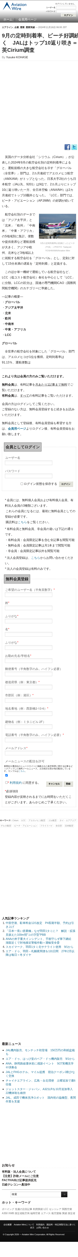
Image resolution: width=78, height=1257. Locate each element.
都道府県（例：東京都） (22, 682)
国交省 (71, 1213)
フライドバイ (46, 826)
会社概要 (7, 1224)
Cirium (15, 820)
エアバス (46, 1213)
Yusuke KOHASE (17, 57)
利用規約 (16, 782)
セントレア (55, 1209)
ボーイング (8, 1209)
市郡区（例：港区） (19, 695)
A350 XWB (8, 1213)
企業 (16, 27)
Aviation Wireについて (24, 1224)
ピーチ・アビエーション (25, 826)
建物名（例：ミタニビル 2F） (25, 721)
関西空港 (67, 1209)
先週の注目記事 (23, 1209)
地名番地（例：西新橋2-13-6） (26, 708)
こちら (22, 522)
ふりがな (11, 616)
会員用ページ (27, 19)
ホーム (7, 19)
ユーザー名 (50, 7)
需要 (22, 27)
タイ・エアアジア (68, 820)
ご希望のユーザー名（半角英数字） (30, 589)
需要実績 (30, 27)
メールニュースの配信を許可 (24, 761)
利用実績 (38, 1209)
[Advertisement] (39, 1133)
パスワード (50, 11)
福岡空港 (35, 1213)
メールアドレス (16, 748)
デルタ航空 (6, 826)
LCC (46, 1209)
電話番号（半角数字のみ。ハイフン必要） (34, 735)
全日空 (59, 826)
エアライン (7, 27)
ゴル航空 (52, 820)
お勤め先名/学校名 (18, 655)
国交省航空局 (22, 1213)
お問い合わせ (42, 1227)
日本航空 (69, 826)
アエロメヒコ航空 (37, 820)
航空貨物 (56, 1213)
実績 (64, 1213)
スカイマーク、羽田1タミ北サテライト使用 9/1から (39, 946)
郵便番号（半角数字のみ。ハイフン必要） (34, 669)
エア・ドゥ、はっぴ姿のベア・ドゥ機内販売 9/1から (40, 1058)
